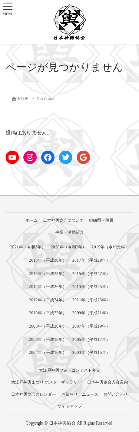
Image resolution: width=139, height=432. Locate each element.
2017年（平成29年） (91, 260)
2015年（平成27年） (91, 273)
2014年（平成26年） (48, 286)
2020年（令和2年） (68, 247)
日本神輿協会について (63, 220)
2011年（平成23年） (91, 300)
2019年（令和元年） (110, 247)
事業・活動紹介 (69, 232)
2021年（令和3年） (28, 247)
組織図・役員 (101, 220)
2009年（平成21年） (91, 313)
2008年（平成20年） (48, 326)
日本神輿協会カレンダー (33, 394)
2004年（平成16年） (48, 352)
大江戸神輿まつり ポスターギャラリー (46, 382)
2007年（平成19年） (91, 326)
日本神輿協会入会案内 (107, 382)
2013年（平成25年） (91, 286)
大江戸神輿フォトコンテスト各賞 (69, 370)
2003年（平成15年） (91, 352)
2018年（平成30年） (48, 260)
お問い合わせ (115, 394)
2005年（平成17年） (91, 339)
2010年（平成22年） (48, 313)
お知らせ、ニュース (80, 394)
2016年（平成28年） (48, 273)
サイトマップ (69, 406)
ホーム (32, 220)
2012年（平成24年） (48, 300)
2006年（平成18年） (48, 339)
